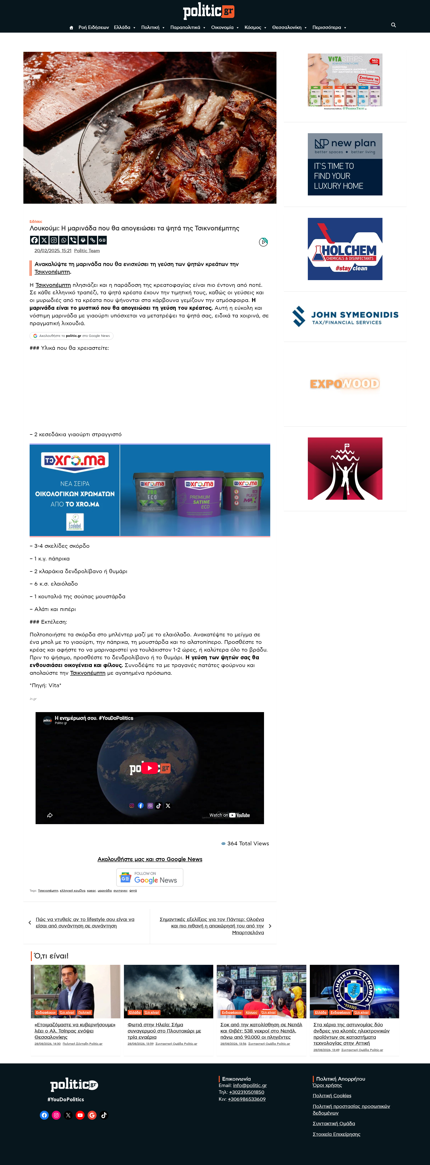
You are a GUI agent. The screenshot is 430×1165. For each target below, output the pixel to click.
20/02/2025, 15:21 (53, 251)
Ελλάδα (122, 27)
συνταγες (120, 890)
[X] (44, 240)
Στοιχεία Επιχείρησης (337, 1134)
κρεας (91, 890)
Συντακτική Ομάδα (334, 1123)
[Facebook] (34, 240)
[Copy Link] (92, 240)
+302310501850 (246, 1092)
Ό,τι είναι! (67, 1012)
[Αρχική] (71, 28)
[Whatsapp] (63, 240)
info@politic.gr (250, 1085)
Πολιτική (150, 27)
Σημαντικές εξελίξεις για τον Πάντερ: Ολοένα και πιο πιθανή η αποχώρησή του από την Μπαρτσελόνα (212, 926)
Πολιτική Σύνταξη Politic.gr (83, 1043)
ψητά (133, 890)
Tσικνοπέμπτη (48, 890)
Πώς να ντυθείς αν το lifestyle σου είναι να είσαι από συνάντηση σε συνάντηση (85, 923)
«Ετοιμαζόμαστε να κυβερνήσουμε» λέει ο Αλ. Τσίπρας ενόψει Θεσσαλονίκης (75, 1031)
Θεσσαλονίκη (287, 27)
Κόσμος (253, 27)
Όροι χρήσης (327, 1085)
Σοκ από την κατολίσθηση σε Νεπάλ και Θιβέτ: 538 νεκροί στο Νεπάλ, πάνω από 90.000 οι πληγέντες (261, 1031)
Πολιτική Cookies (332, 1096)
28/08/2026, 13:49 (326, 1049)
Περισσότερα (327, 27)
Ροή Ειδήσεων (94, 27)
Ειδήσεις (36, 221)
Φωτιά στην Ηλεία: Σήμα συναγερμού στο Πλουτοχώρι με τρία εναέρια (164, 1031)
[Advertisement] (150, 392)
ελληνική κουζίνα (72, 890)
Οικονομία (222, 27)
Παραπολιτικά (185, 27)
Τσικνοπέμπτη (52, 272)
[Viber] (73, 240)
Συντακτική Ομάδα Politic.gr (176, 1043)
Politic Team (87, 251)
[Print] (83, 240)
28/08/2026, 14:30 (48, 1043)
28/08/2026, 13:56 (233, 1043)
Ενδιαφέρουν (46, 1012)
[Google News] (102, 240)
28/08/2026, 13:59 (141, 1043)
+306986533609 (247, 1099)
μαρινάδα (105, 890)
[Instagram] (54, 240)
